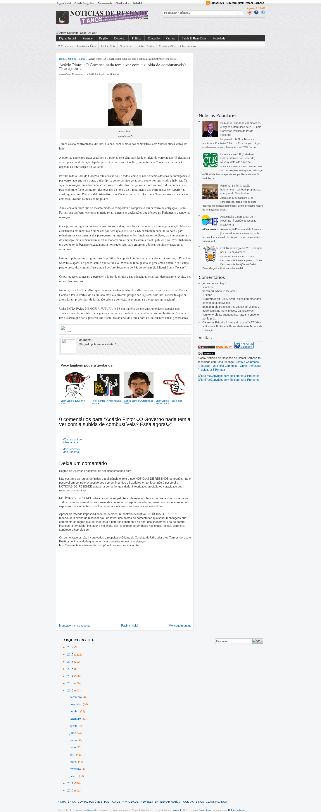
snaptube (208, 287)
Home (62, 58)
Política (136, 38)
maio (73, 747)
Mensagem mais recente (74, 625)
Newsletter (126, 46)
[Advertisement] (214, 24)
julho (73, 733)
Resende (88, 38)
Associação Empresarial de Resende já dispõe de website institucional (238, 220)
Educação (154, 38)
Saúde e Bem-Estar (194, 38)
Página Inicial (64, 3)
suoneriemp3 (231, 314)
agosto (74, 726)
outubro (75, 711)
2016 (70, 661)
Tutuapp (207, 295)
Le (221, 314)
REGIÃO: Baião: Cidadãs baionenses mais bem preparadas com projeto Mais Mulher (240, 189)
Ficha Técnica (145, 46)
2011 (70, 783)
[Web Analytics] (224, 347)
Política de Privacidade (121, 801)
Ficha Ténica (67, 801)
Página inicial (129, 625)
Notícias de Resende (86, 810)
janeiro (74, 776)
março (74, 761)
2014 (70, 676)
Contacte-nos (167, 46)
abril (73, 754)
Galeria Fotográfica (84, 3)
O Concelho (65, 46)
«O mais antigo (72, 439)
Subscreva (217, 3)
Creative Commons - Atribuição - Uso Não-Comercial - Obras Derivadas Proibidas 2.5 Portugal (229, 365)
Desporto (119, 38)
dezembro (76, 697)
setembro (76, 718)
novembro (76, 704)
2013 (70, 683)
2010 (70, 790)
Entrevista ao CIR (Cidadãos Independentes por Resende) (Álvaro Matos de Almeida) (237, 158)
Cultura (170, 38)
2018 (70, 647)
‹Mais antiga (70, 442)
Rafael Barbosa (236, 810)
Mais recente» (71, 451)
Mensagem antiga (180, 625)
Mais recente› (71, 449)
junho (74, 740)
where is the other (225, 291)
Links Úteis (108, 46)
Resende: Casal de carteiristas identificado (94, 32)
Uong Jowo (205, 810)
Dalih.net (176, 810)
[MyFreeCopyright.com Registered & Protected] (228, 375)
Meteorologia (105, 3)
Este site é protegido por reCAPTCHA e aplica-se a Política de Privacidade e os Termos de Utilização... (232, 326)
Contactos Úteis (86, 46)
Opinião (72, 58)
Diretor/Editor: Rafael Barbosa (245, 3)
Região (103, 38)
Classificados (122, 3)
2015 (70, 669)
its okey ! (220, 283)
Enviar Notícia (170, 801)
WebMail (137, 3)
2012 (70, 690)
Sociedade (219, 38)
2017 (70, 654)
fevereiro (76, 769)
